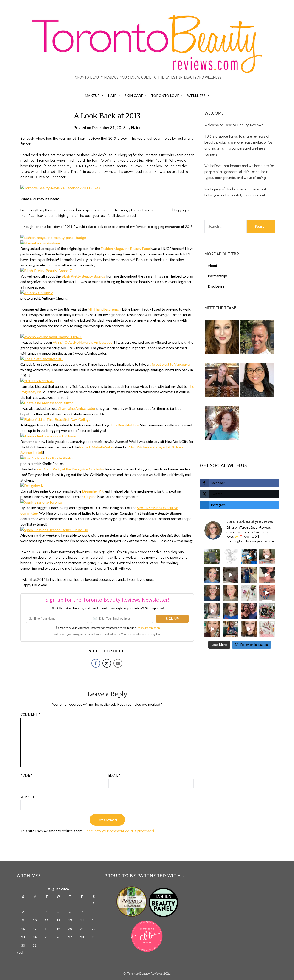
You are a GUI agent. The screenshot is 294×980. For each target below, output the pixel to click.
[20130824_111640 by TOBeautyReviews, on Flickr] (37, 381)
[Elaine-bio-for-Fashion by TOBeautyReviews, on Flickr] (40, 243)
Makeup (92, 95)
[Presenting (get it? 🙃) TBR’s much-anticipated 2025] (267, 611)
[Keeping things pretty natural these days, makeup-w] (212, 593)
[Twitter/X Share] (106, 663)
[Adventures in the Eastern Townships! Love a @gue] (212, 556)
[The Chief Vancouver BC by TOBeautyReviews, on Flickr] (41, 359)
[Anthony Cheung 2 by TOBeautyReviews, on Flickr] (36, 292)
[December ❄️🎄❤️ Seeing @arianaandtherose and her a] (249, 611)
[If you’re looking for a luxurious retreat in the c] (230, 575)
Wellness (196, 95)
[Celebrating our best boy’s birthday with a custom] (249, 556)
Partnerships (218, 276)
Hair (112, 95)
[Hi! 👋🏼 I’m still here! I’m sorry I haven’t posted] (230, 611)
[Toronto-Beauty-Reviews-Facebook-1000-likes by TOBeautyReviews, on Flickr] (60, 188)
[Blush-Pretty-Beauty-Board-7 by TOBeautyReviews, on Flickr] (46, 270)
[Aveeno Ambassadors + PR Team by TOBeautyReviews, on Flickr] (48, 436)
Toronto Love (165, 95)
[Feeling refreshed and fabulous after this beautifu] (267, 593)
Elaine (136, 127)
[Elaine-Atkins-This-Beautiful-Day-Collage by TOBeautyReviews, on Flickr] (55, 419)
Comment (30, 714)
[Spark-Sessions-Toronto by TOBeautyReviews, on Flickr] (41, 502)
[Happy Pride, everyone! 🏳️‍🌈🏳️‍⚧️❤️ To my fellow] (212, 575)
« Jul (20, 952)
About (212, 265)
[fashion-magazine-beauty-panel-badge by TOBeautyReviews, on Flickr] (53, 237)
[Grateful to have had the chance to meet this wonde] (249, 575)
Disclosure (216, 286)
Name (26, 775)
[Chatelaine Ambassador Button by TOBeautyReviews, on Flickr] (47, 403)
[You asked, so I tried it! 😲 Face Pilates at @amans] (267, 575)
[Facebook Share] (95, 663)
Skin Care (134, 95)
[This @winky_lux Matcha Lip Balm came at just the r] (212, 611)
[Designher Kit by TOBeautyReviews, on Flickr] (33, 485)
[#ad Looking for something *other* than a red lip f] (212, 629)
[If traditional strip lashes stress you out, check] (267, 556)
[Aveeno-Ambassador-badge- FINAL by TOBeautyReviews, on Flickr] (51, 336)
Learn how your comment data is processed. (120, 830)
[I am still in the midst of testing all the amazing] (267, 629)
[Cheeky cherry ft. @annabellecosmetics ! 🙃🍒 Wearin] (230, 593)
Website (27, 796)
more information (149, 627)
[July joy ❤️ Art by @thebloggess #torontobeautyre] (230, 556)
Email (114, 775)
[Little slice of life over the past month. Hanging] (230, 629)
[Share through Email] (117, 663)
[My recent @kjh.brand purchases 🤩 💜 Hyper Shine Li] (249, 593)
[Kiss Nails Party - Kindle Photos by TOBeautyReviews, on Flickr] (47, 458)
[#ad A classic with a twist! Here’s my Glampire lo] (249, 629)
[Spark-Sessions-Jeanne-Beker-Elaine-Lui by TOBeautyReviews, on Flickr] (54, 529)
